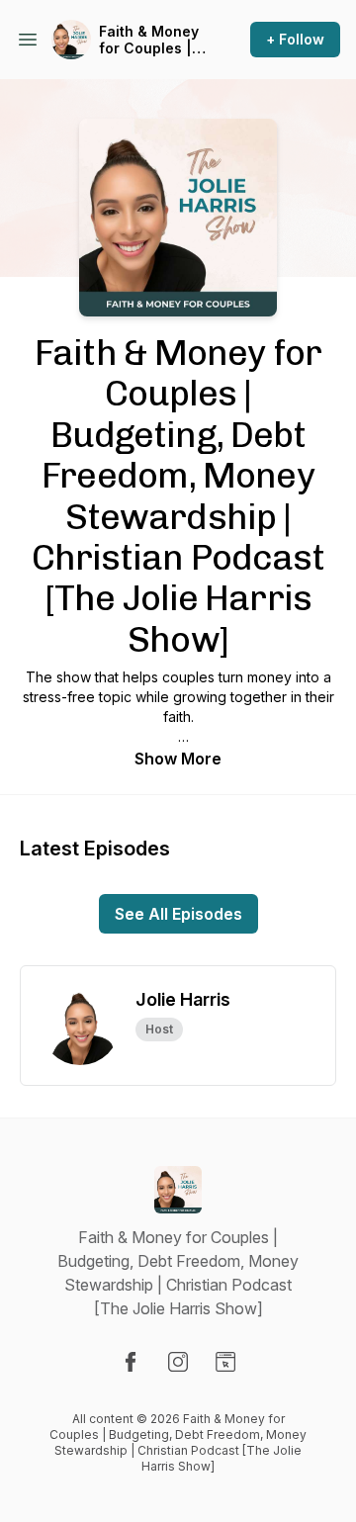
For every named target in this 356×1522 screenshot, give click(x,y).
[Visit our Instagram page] (178, 1362)
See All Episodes (178, 914)
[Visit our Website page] (225, 1362)
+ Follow (295, 39)
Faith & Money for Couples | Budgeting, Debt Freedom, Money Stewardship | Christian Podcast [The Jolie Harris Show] (150, 40)
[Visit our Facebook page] (130, 1362)
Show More (178, 758)
